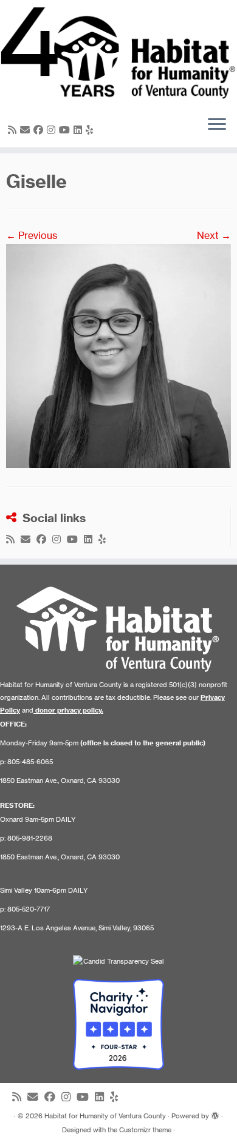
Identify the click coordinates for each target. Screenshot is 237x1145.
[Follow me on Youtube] (66, 130)
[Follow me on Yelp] (91, 130)
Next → (214, 235)
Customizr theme (145, 1130)
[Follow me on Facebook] (40, 130)
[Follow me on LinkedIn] (80, 130)
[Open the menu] (217, 125)
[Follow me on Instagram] (53, 130)
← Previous (31, 235)
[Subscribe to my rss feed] (14, 130)
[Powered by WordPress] (215, 1113)
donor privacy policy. (69, 710)
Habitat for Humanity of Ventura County (105, 1116)
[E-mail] (26, 130)
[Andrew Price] (118, 355)
